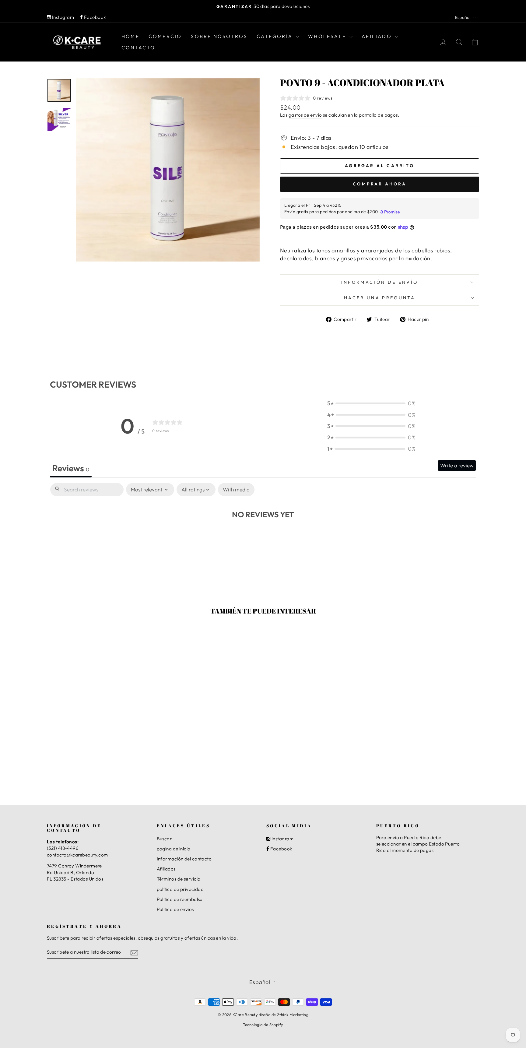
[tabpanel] (263, 532)
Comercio (165, 36)
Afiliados (166, 869)
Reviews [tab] (70, 467)
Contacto (138, 47)
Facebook (94, 17)
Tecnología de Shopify (263, 1024)
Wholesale (328, 36)
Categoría (275, 36)
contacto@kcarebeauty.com (77, 855)
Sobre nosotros (219, 36)
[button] (371, 403)
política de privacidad (180, 889)
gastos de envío (305, 115)
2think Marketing (292, 1014)
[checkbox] (236, 490)
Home (130, 36)
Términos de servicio (179, 879)
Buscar (164, 839)
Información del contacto (184, 859)
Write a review (457, 465)
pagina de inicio (174, 849)
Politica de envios (175, 909)
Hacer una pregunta (379, 298)
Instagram (62, 17)
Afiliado (378, 36)
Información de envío (379, 282)
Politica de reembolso (180, 899)
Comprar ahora (379, 184)
